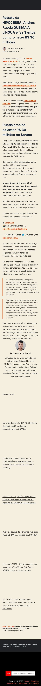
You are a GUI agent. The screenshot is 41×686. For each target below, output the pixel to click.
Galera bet (13, 645)
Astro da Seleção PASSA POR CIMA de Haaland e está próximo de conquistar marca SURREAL (20, 426)
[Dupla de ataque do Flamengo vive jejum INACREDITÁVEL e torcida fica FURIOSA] (21, 518)
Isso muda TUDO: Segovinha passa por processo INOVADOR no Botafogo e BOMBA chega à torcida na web (20, 567)
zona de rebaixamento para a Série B (19, 85)
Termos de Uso (25, 683)
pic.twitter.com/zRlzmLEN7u (15, 229)
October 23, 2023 (10, 238)
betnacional (22, 646)
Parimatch (21, 645)
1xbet (8, 646)
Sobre (27, 681)
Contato (35, 683)
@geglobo (9, 223)
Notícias (11, 626)
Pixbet (28, 645)
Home (4, 626)
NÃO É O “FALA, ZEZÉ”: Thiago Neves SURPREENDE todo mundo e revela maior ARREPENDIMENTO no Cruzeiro (19, 500)
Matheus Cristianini (20, 353)
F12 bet (14, 646)
